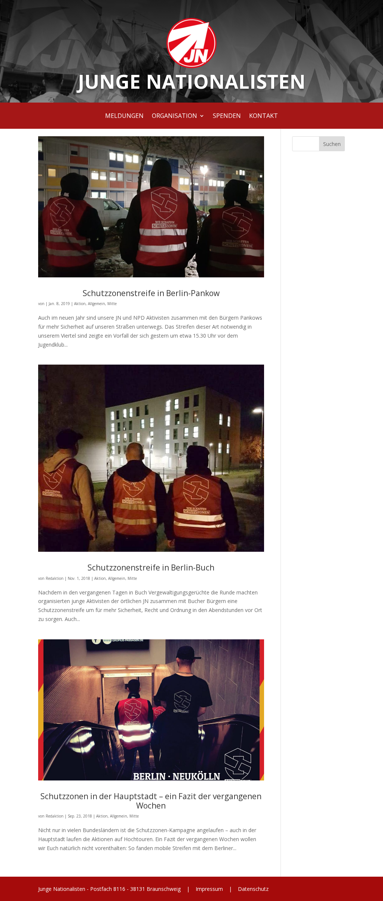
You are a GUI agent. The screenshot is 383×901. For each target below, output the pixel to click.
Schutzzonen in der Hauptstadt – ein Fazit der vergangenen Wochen (150, 801)
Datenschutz (252, 888)
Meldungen (124, 116)
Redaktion (55, 578)
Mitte (112, 303)
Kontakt (263, 116)
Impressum (209, 888)
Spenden (227, 116)
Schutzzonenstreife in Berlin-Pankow (151, 293)
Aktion (80, 303)
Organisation (174, 116)
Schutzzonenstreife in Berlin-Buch (151, 567)
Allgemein (96, 303)
